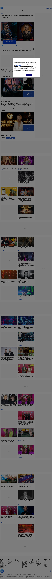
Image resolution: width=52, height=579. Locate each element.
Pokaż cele (23, 74)
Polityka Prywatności (18, 65)
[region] (26, 67)
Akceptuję (29, 74)
